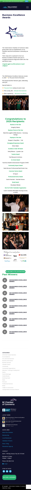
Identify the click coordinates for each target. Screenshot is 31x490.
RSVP (27, 1)
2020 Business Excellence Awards (18, 300)
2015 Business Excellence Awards (18, 332)
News (3, 380)
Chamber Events (6, 364)
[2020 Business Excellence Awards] (4, 299)
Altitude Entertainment (20, 90)
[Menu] (27, 7)
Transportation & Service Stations (10, 389)
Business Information (7, 360)
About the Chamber (7, 432)
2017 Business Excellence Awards (18, 319)
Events (4, 372)
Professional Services (7, 383)
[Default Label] (10, 471)
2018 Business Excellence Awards (18, 313)
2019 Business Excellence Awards (18, 306)
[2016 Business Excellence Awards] (4, 325)
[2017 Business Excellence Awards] (4, 319)
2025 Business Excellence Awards (18, 280)
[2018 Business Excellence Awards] (4, 312)
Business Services (6, 362)
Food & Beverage (6, 374)
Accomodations (6, 356)
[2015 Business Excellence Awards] (4, 332)
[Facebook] (4, 471)
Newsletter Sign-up (7, 446)
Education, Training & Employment (11, 370)
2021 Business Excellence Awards (18, 293)
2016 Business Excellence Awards (18, 326)
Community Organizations (8, 368)
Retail (3, 385)
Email (5, 464)
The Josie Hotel (8, 88)
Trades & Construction (7, 387)
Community (5, 366)
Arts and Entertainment (8, 358)
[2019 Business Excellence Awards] (4, 306)
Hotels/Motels (5, 376)
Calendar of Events (7, 440)
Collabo (9, 488)
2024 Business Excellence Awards (18, 287)
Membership (5, 435)
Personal (4, 381)
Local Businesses (6, 438)
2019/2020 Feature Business (9, 355)
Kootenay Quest (6, 378)
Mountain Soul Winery (20, 93)
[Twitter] (7, 471)
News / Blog (5, 443)
